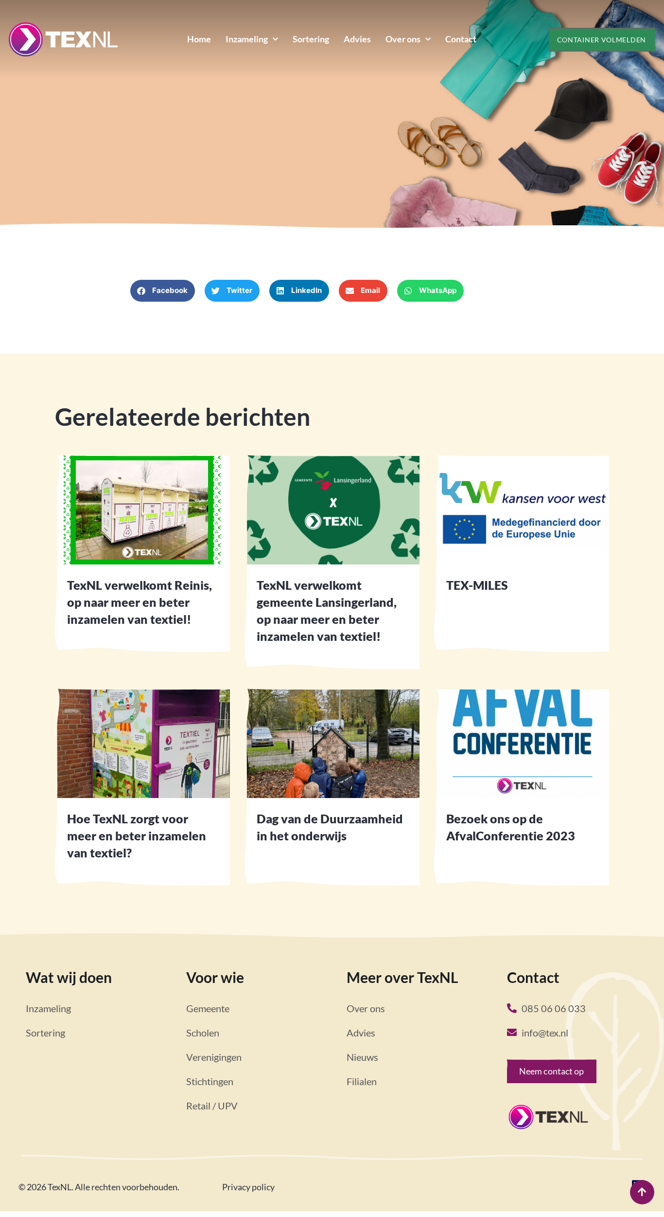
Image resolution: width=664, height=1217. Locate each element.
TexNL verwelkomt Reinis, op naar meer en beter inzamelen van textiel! (139, 602)
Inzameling (247, 39)
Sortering (311, 39)
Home (199, 39)
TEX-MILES (477, 585)
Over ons (402, 39)
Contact (460, 39)
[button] (162, 291)
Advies (357, 39)
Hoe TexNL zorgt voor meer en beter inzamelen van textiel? (136, 835)
